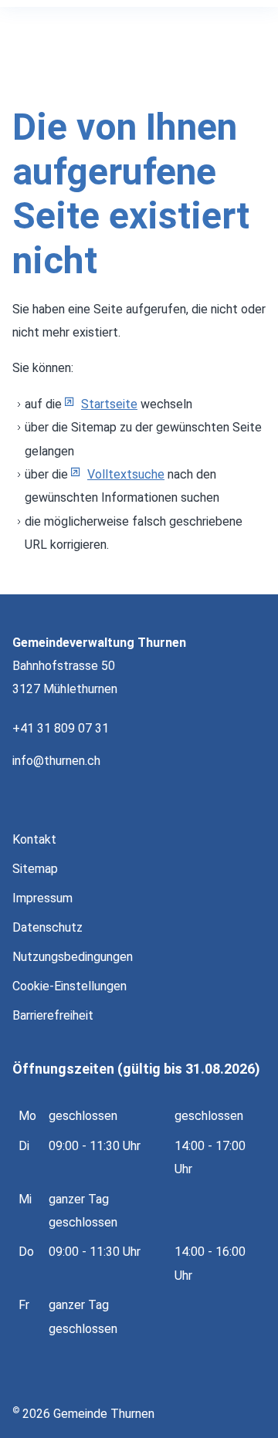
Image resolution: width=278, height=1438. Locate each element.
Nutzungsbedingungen (72, 956)
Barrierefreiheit (52, 1015)
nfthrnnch (57, 760)
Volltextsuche (125, 474)
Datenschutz (47, 927)
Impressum (42, 898)
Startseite (109, 404)
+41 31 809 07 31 (60, 728)
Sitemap (35, 868)
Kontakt (34, 839)
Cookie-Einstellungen (69, 986)
